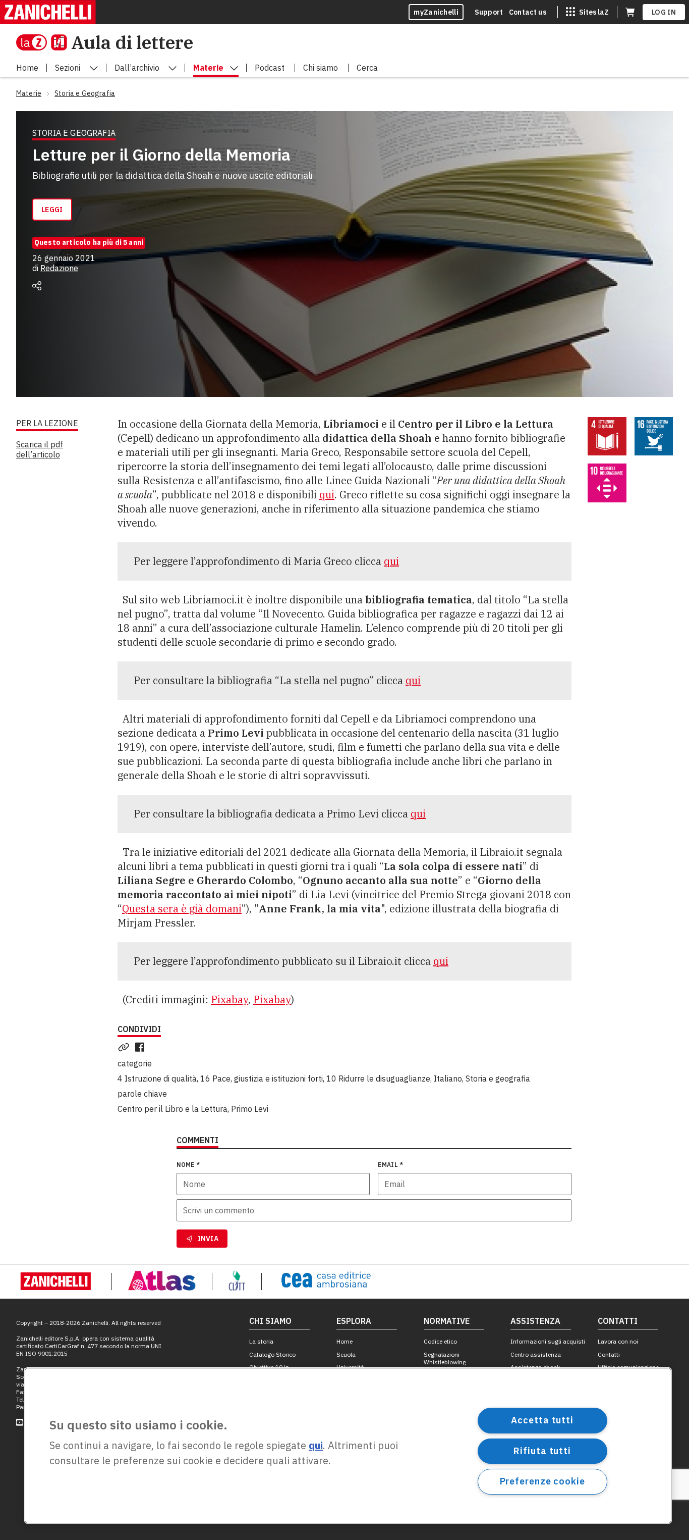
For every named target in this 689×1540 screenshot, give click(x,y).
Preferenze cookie (542, 1481)
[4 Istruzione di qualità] (607, 436)
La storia (261, 1341)
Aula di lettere (132, 42)
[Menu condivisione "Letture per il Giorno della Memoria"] (36, 285)
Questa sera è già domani (182, 908)
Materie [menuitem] (208, 68)
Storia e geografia (498, 1078)
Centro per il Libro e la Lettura (172, 1109)
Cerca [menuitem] (367, 68)
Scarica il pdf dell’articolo (39, 449)
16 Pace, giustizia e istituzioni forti (261, 1078)
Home (344, 1341)
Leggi (52, 209)
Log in (664, 12)
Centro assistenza (535, 1354)
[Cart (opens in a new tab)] (630, 12)
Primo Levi (249, 1109)
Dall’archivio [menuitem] (136, 68)
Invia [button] (208, 1238)
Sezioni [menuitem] (67, 68)
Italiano (448, 1078)
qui (326, 494)
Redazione (59, 268)
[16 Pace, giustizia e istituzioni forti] (654, 436)
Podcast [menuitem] (269, 68)
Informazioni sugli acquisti (547, 1341)
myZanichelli (436, 12)
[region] (348, 1445)
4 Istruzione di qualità (157, 1078)
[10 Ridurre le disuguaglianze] (607, 483)
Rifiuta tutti (542, 1450)
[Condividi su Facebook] (142, 1047)
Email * (390, 1164)
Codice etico (440, 1341)
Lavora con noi (618, 1341)
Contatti (609, 1354)
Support (489, 12)
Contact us (527, 12)
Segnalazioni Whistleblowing (445, 1358)
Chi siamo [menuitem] (320, 68)
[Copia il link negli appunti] (126, 1047)
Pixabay (229, 999)
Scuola (346, 1354)
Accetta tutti (542, 1420)
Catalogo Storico (272, 1354)
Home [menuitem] (27, 68)
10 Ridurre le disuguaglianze (378, 1078)
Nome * (188, 1164)
